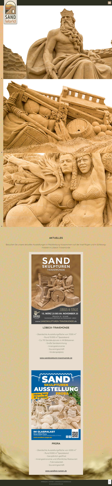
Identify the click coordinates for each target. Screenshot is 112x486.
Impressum (44, 481)
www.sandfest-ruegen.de (56, 471)
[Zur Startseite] (10, 24)
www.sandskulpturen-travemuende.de (56, 358)
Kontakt (51, 481)
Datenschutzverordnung (63, 481)
